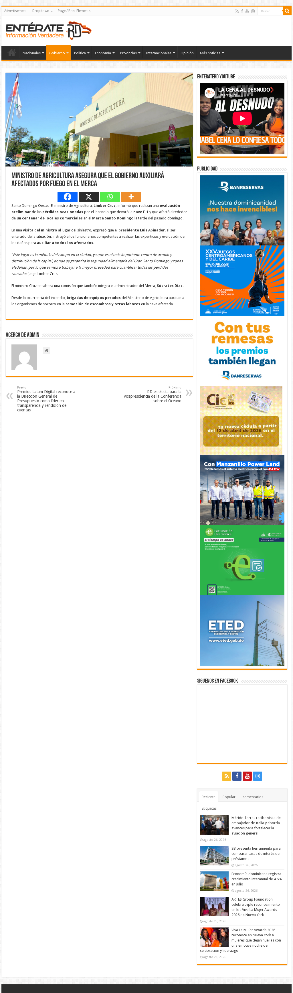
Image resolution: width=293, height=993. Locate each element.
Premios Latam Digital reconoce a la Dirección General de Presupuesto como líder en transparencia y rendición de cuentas (46, 399)
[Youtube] (247, 11)
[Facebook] (242, 11)
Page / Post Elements (74, 11)
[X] (89, 197)
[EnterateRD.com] (49, 30)
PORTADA (11, 52)
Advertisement (15, 11)
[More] (131, 197)
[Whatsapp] (110, 197)
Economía (103, 53)
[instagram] (253, 11)
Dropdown (40, 11)
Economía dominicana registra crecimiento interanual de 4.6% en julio (256, 879)
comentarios (253, 797)
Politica (80, 53)
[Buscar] (287, 11)
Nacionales (32, 53)
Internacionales (158, 53)
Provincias (128, 53)
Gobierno (57, 53)
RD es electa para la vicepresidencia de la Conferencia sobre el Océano (152, 394)
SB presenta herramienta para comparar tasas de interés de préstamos (256, 853)
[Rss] (237, 11)
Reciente (208, 797)
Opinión (187, 53)
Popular (229, 797)
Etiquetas (209, 808)
